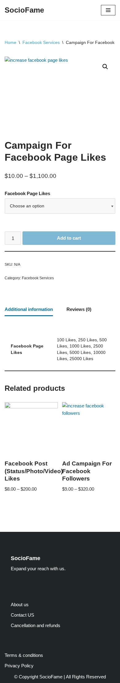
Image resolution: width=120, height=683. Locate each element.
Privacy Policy (19, 665)
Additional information (29, 309)
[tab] (29, 309)
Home (10, 42)
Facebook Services (41, 42)
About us (20, 604)
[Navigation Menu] (108, 10)
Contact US (22, 615)
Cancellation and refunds (35, 625)
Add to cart (69, 238)
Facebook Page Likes (27, 193)
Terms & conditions (24, 655)
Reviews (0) (78, 309)
